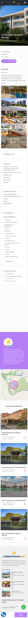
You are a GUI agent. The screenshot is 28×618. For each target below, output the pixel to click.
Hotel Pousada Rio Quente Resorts (14, 467)
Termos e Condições (10, 271)
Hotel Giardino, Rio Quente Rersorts (11, 433)
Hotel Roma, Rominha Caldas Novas (17, 582)
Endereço (7, 164)
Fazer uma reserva (21, 614)
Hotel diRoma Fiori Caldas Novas (17, 573)
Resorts (6, 54)
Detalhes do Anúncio (10, 191)
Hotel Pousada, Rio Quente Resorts (11, 534)
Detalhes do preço (10, 154)
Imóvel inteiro (7, 51)
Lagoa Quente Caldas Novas (17, 592)
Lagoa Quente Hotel (15, 591)
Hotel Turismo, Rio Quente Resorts (14, 500)
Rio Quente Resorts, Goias (9, 40)
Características (9, 213)
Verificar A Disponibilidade (8, 61)
